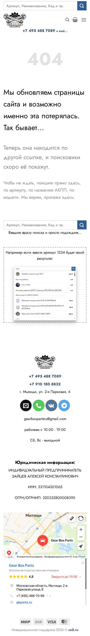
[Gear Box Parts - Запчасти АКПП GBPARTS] (17, 20)
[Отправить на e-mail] (26, 405)
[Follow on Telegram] (64, 405)
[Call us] (38, 405)
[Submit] (82, 5)
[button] (67, 19)
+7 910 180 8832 (45, 384)
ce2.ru (73, 629)
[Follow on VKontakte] (51, 405)
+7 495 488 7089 (45, 30)
